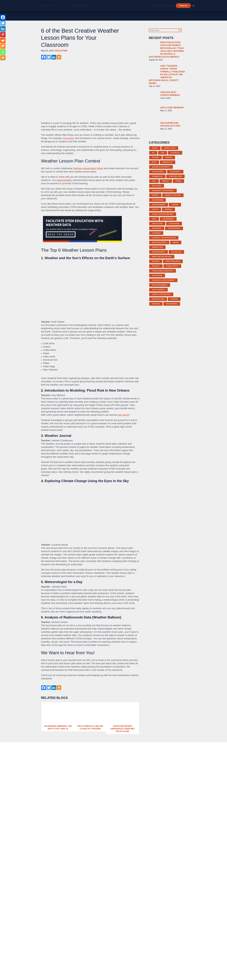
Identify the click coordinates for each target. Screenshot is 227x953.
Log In (151, 6)
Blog (154, 162)
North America (158, 252)
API (153, 153)
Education (61, 51)
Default (165, 181)
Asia (162, 153)
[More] (59, 57)
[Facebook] (43, 57)
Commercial (157, 176)
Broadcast (167, 162)
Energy (155, 195)
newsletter (157, 247)
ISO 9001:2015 (86, 6)
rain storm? (124, 415)
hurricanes (68, 138)
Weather (156, 304)
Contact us (183, 6)
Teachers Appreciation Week (88, 168)
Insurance (156, 228)
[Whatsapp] (3, 52)
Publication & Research (162, 271)
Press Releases (173, 261)
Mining (176, 242)
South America (158, 290)
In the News (174, 224)
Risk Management (159, 285)
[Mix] (3, 46)
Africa (155, 148)
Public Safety (172, 266)
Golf (154, 219)
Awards (168, 157)
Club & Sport (158, 172)
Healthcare (157, 224)
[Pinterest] (3, 34)
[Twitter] (48, 57)
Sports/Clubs (158, 299)
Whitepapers (171, 304)
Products (45, 6)
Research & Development (163, 280)
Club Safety (175, 172)
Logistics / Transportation (164, 238)
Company (75, 6)
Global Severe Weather (162, 214)
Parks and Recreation (162, 257)
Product (156, 266)
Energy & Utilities (173, 195)
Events (155, 209)
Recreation (157, 275)
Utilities (174, 299)
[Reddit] (3, 40)
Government (168, 219)
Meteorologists (159, 242)
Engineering (157, 200)
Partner (155, 261)
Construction (175, 176)
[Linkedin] (53, 57)
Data (154, 181)
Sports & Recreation (161, 294)
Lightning (156, 233)
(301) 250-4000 (168, 6)
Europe (175, 205)
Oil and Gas (176, 252)
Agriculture (169, 148)
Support (158, 6)
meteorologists (64, 180)
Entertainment (158, 205)
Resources (56, 6)
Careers (66, 6)
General (168, 209)
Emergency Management (163, 190)
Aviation (155, 157)
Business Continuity (161, 167)
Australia (175, 153)
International (174, 228)
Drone (178, 181)
